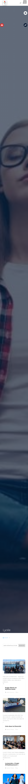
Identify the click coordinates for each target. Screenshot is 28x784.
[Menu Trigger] (25, 2)
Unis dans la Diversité (13, 726)
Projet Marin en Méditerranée (11, 688)
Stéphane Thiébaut (10, 729)
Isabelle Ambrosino (10, 692)
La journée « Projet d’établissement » (12, 764)
